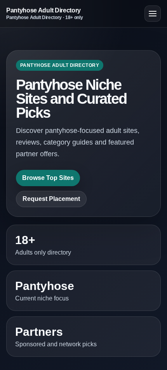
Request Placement (51, 198)
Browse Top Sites (48, 178)
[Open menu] (152, 13)
